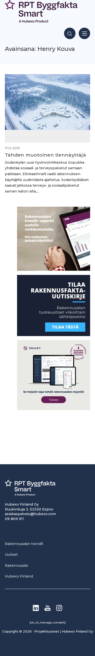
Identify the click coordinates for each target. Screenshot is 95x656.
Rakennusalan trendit (24, 544)
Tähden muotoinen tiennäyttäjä (45, 155)
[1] (53, 334)
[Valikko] (84, 33)
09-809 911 (14, 519)
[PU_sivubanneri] (53, 269)
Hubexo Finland (19, 576)
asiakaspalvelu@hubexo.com (30, 514)
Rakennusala (16, 565)
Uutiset (11, 554)
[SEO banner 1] (53, 409)
